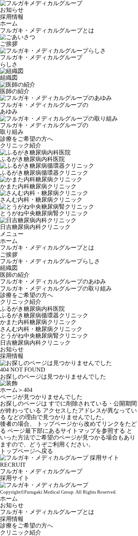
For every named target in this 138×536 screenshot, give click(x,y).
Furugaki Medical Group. (49, 492)
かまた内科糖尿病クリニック (38, 322)
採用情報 (12, 17)
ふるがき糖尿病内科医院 (32, 309)
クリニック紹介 (20, 145)
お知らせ (12, 10)
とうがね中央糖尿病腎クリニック (44, 336)
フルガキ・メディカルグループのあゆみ (53, 281)
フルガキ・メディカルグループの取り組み (56, 288)
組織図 (9, 268)
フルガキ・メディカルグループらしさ (50, 261)
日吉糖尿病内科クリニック (35, 343)
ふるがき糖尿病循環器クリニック (44, 315)
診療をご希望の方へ (26, 139)
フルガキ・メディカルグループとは (47, 30)
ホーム (9, 23)
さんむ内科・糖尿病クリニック (41, 329)
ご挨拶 (9, 254)
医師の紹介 (14, 275)
